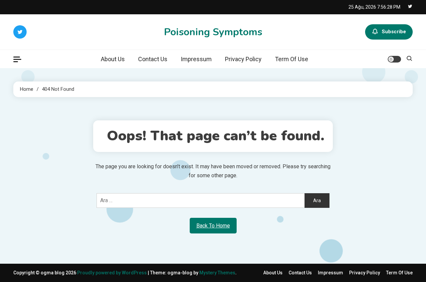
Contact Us (152, 59)
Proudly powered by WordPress (112, 272)
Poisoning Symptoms (213, 32)
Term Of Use (291, 59)
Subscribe (394, 32)
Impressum (196, 59)
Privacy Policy (243, 59)
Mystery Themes (217, 272)
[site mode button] (394, 59)
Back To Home (213, 225)
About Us (113, 59)
